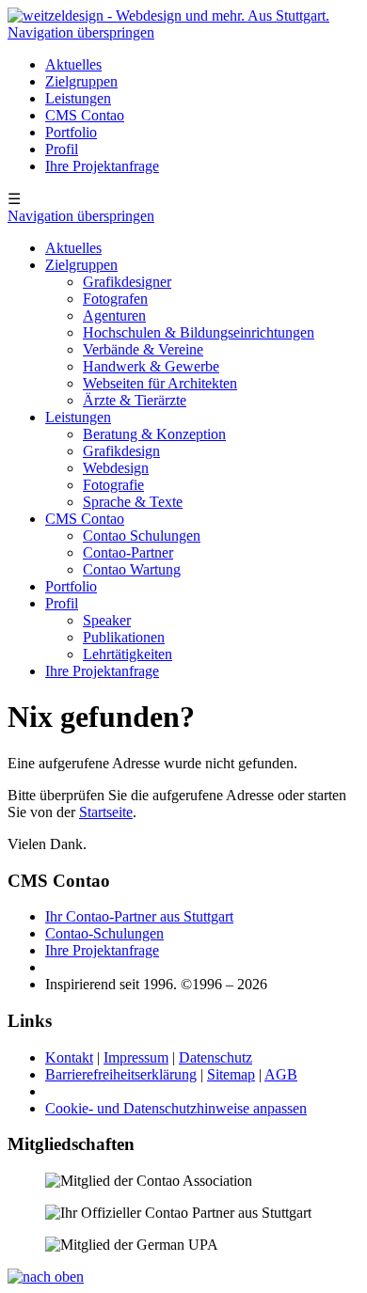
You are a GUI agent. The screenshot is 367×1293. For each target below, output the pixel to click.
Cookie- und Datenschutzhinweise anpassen (176, 1108)
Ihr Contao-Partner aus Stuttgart (139, 916)
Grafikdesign (121, 451)
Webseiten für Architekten (160, 383)
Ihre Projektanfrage (102, 166)
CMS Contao (84, 115)
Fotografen (115, 299)
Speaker (107, 620)
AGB (280, 1074)
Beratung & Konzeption (154, 434)
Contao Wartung (132, 569)
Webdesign (116, 468)
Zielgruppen (81, 81)
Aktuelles (73, 64)
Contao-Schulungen (104, 933)
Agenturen (114, 315)
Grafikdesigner (127, 282)
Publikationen (124, 637)
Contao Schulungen (141, 536)
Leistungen (78, 98)
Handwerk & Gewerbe (151, 366)
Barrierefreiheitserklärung (121, 1074)
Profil (61, 149)
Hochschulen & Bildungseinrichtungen (198, 332)
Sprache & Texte (133, 502)
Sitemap (231, 1074)
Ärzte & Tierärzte (134, 400)
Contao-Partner (128, 552)
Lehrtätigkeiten (127, 654)
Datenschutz (215, 1057)
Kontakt (69, 1057)
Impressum (136, 1057)
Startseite (106, 812)
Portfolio (71, 132)
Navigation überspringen (81, 32)
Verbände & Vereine (143, 349)
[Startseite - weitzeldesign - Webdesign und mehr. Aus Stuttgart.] (168, 16)
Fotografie (113, 485)
